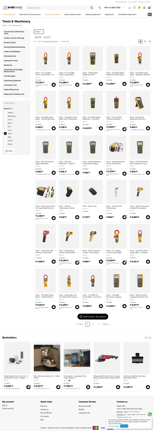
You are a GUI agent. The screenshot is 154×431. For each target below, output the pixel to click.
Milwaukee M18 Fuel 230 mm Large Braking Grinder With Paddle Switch (107, 377)
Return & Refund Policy (84, 428)
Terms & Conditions (67, 428)
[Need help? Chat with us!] (149, 414)
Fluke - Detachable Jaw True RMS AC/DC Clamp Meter (68, 296)
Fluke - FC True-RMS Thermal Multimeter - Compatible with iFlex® (114, 118)
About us (43, 406)
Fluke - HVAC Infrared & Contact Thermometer (91, 251)
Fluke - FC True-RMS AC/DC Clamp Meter (66, 74)
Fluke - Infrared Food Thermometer (114, 207)
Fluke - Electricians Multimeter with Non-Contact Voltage (137, 118)
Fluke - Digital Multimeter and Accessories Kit (115, 163)
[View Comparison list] (129, 7)
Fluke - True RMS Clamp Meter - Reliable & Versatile (140, 74)
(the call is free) (129, 409)
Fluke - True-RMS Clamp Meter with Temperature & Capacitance (68, 118)
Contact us (44, 409)
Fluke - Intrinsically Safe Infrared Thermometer (44, 251)
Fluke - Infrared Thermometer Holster (67, 207)
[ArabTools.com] (12, 7)
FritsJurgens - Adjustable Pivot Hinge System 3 (75, 377)
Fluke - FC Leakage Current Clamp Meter (114, 251)
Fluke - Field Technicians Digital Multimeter (45, 163)
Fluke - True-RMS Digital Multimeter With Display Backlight (115, 74)
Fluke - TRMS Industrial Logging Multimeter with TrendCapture (139, 296)
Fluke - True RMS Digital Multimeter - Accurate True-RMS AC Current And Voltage (92, 118)
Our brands (44, 416)
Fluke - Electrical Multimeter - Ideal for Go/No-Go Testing (67, 163)
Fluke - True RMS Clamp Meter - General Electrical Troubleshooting (45, 118)
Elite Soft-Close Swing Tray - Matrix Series (47, 377)
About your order (85, 406)
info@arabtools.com (124, 417)
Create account (8, 408)
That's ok (124, 426)
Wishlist (81, 409)
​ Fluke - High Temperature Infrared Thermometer (139, 207)
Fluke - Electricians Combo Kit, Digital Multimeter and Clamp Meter (45, 207)
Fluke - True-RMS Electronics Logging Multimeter (113, 296)
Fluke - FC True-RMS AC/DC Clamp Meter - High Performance (45, 74)
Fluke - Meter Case (90, 206)
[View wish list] (134, 7)
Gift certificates (46, 413)
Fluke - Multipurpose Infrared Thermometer (67, 251)
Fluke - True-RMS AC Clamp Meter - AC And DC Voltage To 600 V (92, 296)
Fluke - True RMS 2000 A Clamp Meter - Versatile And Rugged (139, 252)
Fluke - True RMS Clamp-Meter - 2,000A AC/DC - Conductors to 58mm (45, 296)
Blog (42, 420)
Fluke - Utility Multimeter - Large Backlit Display (92, 163)
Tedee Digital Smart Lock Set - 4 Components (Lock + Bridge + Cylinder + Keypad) (16, 377)
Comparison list (84, 413)
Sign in (4, 405)
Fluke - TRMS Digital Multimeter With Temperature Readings (91, 74)
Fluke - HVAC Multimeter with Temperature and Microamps (139, 163)
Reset (46, 37)
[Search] (92, 7)
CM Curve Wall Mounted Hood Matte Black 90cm (134, 377)
